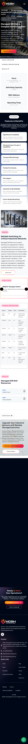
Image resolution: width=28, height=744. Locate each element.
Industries (4, 670)
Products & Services (7, 674)
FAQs (20, 674)
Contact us (21, 678)
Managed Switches (16, 10)
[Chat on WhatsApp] (23, 739)
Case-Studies (22, 667)
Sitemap (4, 687)
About (4, 667)
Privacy (12, 687)
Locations (17, 690)
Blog (20, 663)
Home (3, 663)
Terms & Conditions (7, 690)
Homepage (4, 10)
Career (20, 670)
